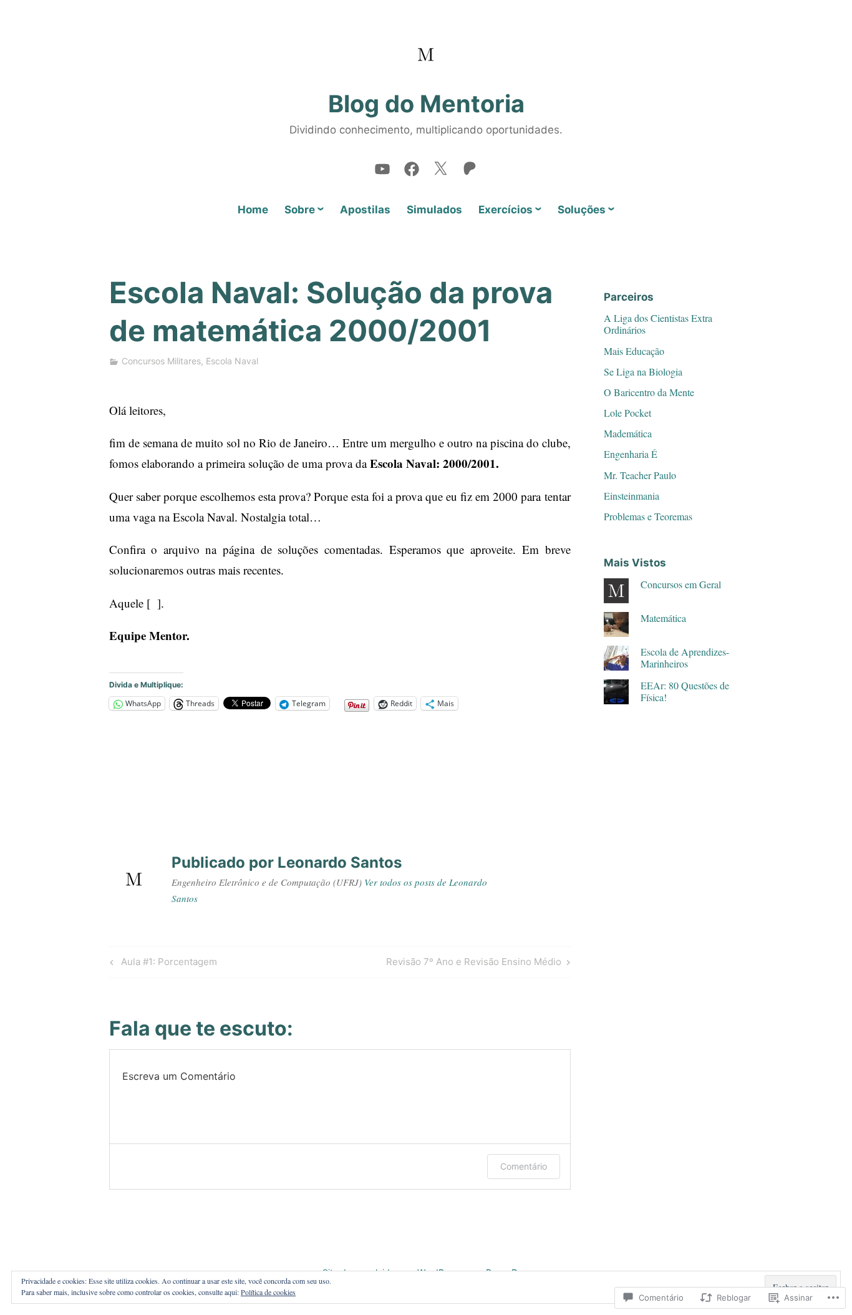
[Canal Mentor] (382, 166)
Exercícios (505, 209)
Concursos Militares (161, 361)
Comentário (523, 1166)
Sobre (299, 209)
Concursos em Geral (681, 584)
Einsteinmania (631, 495)
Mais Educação (634, 350)
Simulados (434, 209)
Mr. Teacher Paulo (640, 475)
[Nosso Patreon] (469, 166)
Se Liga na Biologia (643, 371)
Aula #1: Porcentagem (161, 964)
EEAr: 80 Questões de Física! (685, 691)
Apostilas (365, 209)
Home (253, 209)
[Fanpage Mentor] (411, 166)
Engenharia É (630, 453)
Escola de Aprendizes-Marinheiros (685, 657)
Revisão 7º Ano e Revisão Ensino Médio (473, 964)
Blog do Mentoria (426, 103)
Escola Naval (232, 361)
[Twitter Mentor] (440, 166)
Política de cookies (268, 1292)
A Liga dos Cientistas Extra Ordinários (658, 323)
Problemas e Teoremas (648, 516)
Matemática (663, 617)
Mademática (628, 433)
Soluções (582, 209)
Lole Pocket (627, 412)
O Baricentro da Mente (649, 392)
